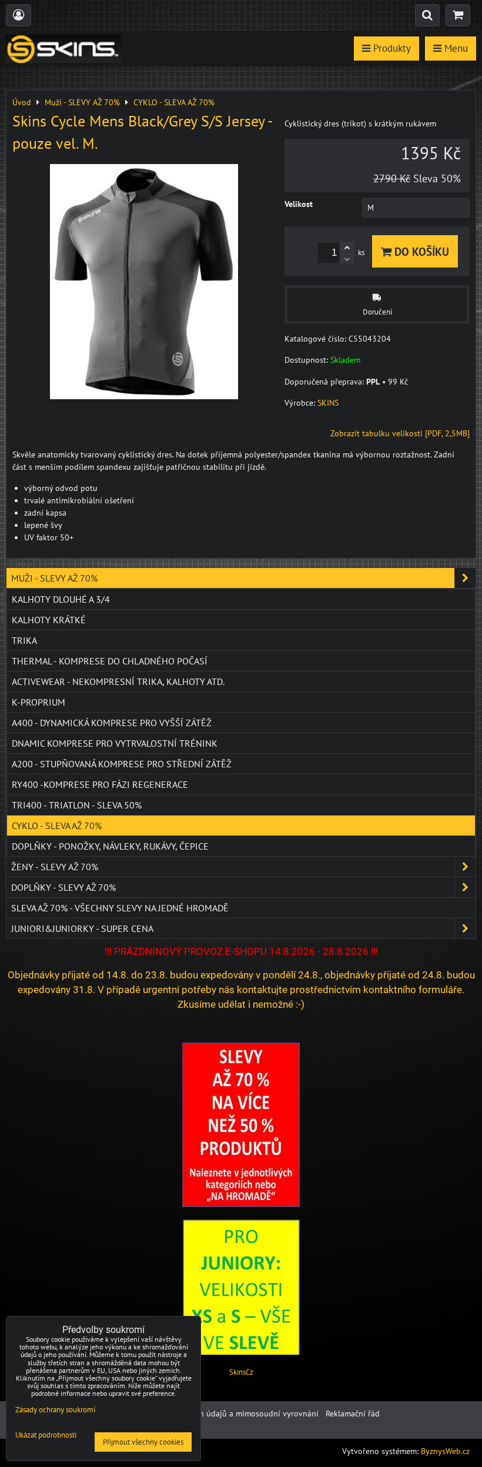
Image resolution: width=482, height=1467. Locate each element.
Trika (24, 640)
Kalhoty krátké (49, 620)
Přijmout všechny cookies (143, 1442)
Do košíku (420, 251)
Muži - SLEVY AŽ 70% (54, 578)
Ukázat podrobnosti (45, 1435)
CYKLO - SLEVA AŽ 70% (57, 825)
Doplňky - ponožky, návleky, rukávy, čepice (110, 846)
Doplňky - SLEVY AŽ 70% (63, 887)
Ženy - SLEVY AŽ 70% (54, 867)
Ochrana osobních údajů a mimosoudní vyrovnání (229, 1413)
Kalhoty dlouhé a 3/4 (61, 599)
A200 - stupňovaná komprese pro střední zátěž (122, 764)
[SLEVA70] (241, 1204)
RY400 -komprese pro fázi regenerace (100, 784)
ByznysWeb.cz (445, 1451)
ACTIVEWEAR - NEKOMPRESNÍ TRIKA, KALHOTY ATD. (118, 681)
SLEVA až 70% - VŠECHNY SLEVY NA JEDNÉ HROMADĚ (120, 908)
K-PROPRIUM (38, 702)
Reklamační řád (353, 1413)
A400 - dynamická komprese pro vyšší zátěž (112, 723)
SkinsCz (241, 1372)
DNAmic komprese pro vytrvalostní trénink (114, 743)
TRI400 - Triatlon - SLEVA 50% (77, 805)
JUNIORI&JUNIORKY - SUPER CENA (82, 928)
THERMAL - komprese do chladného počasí (109, 661)
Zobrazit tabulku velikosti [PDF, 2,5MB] (400, 433)
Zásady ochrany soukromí (55, 1410)
